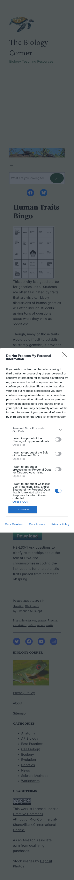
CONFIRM (23, 509)
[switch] (58, 439)
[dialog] (37, 440)
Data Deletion (14, 524)
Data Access (37, 524)
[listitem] (37, 430)
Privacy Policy (60, 524)
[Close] (66, 356)
